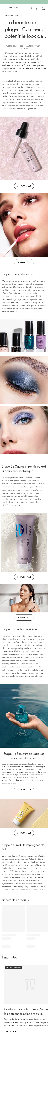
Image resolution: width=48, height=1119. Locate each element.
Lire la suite (10, 1031)
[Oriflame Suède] (12, 8)
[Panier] (43, 8)
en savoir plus (24, 186)
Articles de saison (12, 15)
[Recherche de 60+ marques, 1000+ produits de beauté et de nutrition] (31, 8)
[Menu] (3, 8)
